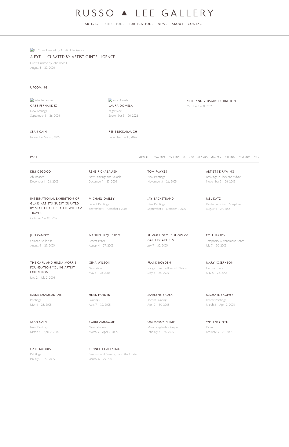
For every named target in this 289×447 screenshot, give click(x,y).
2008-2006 (244, 157)
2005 (256, 157)
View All (144, 157)
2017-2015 (202, 157)
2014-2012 (216, 157)
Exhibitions (114, 24)
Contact (196, 24)
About (178, 24)
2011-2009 (230, 157)
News (163, 24)
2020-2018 (188, 157)
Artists (91, 24)
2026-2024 (159, 157)
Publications (141, 24)
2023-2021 (174, 157)
